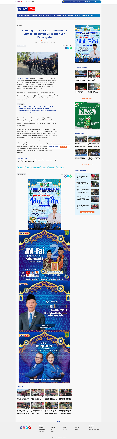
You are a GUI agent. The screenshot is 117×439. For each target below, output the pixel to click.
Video (92, 15)
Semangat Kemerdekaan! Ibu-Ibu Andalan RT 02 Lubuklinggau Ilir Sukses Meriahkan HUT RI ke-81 (83, 205)
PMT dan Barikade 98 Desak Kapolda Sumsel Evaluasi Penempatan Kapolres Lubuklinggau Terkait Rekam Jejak (83, 191)
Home (20, 2)
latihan (28, 167)
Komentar (22, 45)
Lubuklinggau (56, 15)
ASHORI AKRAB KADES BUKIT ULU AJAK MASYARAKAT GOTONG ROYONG (80, 79)
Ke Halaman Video (87, 98)
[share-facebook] (66, 48)
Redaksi (90, 427)
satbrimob (51, 167)
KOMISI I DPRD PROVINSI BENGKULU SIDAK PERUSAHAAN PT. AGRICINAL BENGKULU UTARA (93, 93)
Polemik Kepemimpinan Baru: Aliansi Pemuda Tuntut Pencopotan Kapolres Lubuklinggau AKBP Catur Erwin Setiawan (83, 176)
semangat (59, 167)
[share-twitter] (68, 48)
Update (64, 146)
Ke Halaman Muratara (87, 164)
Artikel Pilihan (80, 133)
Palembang (85, 15)
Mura (64, 15)
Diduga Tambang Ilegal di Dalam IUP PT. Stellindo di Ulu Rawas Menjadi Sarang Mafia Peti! (93, 145)
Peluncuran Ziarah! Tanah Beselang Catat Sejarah (80, 158)
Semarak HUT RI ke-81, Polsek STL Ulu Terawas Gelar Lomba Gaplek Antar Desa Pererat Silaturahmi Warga (83, 198)
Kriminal (48, 15)
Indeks (21, 15)
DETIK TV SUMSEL (23, 78)
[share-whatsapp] (71, 48)
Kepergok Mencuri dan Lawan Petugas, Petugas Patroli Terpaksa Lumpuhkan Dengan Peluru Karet (94, 159)
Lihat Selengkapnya (87, 212)
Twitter (28, 429)
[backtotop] (58, 422)
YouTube (30, 429)
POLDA (44, 167)
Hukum (41, 15)
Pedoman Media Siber (94, 429)
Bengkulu (27, 15)
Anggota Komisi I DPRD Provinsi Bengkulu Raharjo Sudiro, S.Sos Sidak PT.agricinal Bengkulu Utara (94, 79)
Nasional (77, 15)
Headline (34, 15)
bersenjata (20, 167)
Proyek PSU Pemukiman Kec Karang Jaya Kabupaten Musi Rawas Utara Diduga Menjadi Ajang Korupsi (80, 145)
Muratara (70, 15)
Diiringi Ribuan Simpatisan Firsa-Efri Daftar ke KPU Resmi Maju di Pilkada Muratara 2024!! (37, 160)
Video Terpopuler (81, 67)
